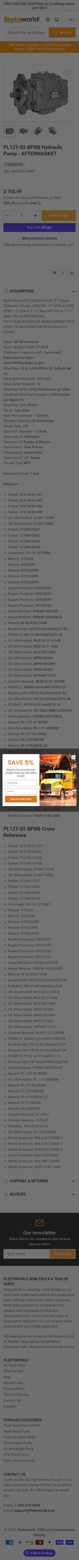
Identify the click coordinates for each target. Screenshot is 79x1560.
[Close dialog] (73, 757)
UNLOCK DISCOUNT (21, 798)
